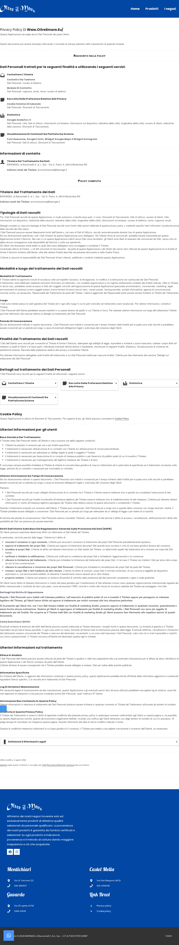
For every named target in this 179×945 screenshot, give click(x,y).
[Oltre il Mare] (17, 8)
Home (135, 9)
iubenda (3, 764)
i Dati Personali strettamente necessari (58, 764)
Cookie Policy (122, 418)
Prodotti (151, 9)
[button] (8, 935)
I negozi (170, 9)
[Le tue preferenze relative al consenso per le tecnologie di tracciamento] (3, 709)
